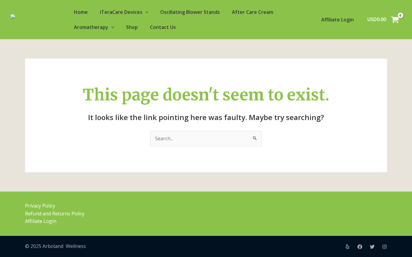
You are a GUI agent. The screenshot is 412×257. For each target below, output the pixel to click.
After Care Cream (252, 12)
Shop (132, 27)
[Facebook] (359, 246)
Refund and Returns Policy (54, 213)
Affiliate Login (337, 19)
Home (81, 12)
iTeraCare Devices (121, 12)
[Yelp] (347, 246)
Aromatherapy (91, 27)
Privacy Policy (40, 205)
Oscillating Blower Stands (190, 12)
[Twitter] (372, 246)
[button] (145, 12)
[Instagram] (384, 246)
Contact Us (163, 27)
